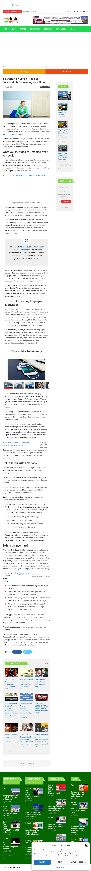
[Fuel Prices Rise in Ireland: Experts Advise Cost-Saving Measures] (26, 672)
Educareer (61, 29)
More (72, 29)
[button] (86, 845)
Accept (42, 862)
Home (6, 29)
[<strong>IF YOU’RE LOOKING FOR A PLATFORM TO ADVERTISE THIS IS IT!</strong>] (41, 696)
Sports (23, 29)
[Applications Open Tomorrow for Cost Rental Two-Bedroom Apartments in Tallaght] (61, 837)
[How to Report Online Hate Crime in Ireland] (61, 787)
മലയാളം (26, 12)
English (33, 12)
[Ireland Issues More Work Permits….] (62, 106)
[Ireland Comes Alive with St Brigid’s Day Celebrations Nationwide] (11, 672)
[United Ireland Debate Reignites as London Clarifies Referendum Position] (15, 808)
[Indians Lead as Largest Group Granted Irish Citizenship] (62, 148)
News (13, 29)
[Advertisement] (45, 48)
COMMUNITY (35, 29)
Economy (48, 29)
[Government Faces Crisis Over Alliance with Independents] (41, 672)
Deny (60, 862)
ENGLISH (67, 71)
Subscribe (66, 201)
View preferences (78, 862)
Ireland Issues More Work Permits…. (63, 113)
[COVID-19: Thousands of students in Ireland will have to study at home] (26, 727)
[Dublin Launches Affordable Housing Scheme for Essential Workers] (61, 820)
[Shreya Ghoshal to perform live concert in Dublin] (11, 727)
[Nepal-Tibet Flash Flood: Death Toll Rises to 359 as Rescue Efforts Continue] (15, 824)
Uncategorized (45, 86)
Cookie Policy (59, 867)
